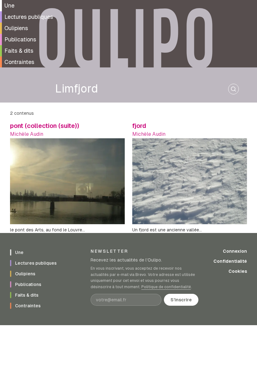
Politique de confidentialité (166, 287)
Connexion (235, 251)
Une (9, 5)
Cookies (237, 271)
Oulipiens (16, 28)
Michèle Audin (26, 134)
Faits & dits (18, 50)
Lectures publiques (28, 16)
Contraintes (19, 62)
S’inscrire (181, 299)
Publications (20, 39)
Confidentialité (230, 261)
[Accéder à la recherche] (233, 89)
